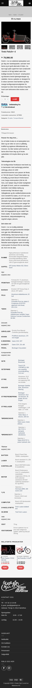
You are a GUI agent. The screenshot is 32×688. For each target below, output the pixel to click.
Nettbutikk (4, 639)
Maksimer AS (16, 685)
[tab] (16, 273)
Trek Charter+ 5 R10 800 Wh (7, 559)
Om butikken (5, 643)
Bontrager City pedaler (19, 348)
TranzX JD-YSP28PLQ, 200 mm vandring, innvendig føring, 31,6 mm (23, 369)
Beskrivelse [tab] (5, 129)
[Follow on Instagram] (9, 668)
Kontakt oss (5, 647)
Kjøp (15, 99)
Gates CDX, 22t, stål (18, 344)
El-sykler (21, 14)
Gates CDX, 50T (17, 341)
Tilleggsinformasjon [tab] (7, 133)
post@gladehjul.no (13, 605)
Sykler (15, 14)
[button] (2, 3)
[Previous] (4, 33)
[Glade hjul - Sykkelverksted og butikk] (16, 3)
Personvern (5, 650)
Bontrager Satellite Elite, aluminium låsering (24, 387)
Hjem (10, 14)
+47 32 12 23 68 (10, 603)
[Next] (27, 33)
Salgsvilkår (5, 654)
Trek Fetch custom (21, 512)
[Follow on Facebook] (4, 668)
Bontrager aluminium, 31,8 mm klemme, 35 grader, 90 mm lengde (23, 396)
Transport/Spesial (18, 118)
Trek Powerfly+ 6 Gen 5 (23, 559)
